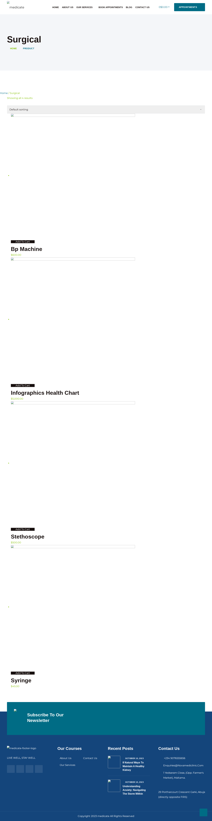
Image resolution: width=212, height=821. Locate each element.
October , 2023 (134, 758)
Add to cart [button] (23, 241)
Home (55, 7)
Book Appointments (111, 7)
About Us (67, 7)
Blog (129, 7)
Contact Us (142, 7)
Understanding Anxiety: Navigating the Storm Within (134, 790)
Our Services (84, 7)
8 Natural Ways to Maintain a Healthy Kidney (133, 766)
